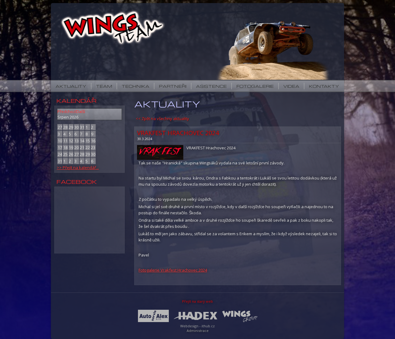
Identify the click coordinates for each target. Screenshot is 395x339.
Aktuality (71, 86)
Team (104, 86)
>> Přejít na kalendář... (78, 167)
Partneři (172, 86)
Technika (135, 86)
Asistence (211, 86)
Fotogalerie (255, 86)
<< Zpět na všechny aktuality (162, 118)
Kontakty (324, 86)
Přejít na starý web (197, 301)
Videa (291, 86)
